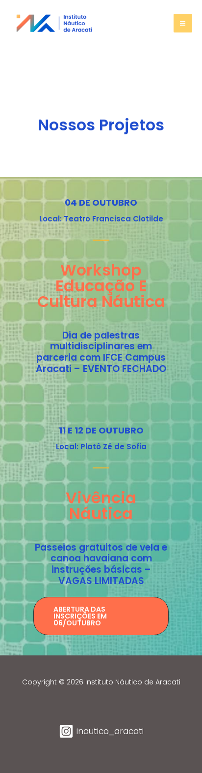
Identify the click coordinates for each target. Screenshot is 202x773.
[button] (101, 616)
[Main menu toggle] (183, 23)
